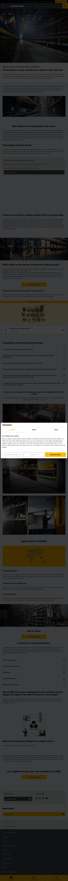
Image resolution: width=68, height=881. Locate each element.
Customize (33, 454)
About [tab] (56, 429)
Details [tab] (34, 429)
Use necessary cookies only (12, 454)
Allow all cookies (55, 454)
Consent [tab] (11, 429)
